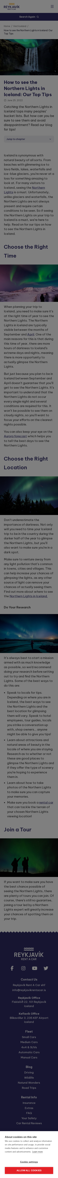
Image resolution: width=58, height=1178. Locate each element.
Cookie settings (29, 1162)
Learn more (37, 1152)
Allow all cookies (29, 1170)
